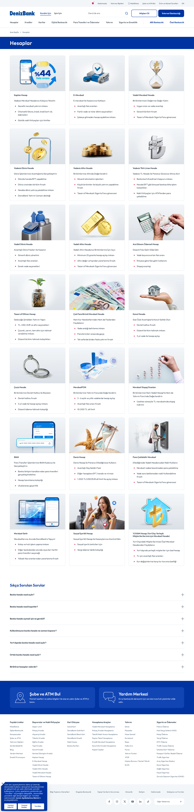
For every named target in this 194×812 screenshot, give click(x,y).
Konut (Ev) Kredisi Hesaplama (104, 746)
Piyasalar (128, 730)
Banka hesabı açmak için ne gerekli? (27, 618)
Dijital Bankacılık (59, 22)
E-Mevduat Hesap (39, 761)
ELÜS (127, 765)
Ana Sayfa (14, 32)
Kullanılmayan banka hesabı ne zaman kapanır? (33, 630)
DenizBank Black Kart (76, 734)
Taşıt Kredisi (37, 746)
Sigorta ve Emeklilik (128, 22)
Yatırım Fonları (131, 753)
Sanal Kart (71, 726)
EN (183, 3)
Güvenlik (129, 792)
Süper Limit (37, 726)
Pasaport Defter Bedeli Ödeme (169, 753)
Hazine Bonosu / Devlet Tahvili (137, 761)
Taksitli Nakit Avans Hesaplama (105, 734)
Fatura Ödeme (163, 726)
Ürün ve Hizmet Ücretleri (168, 3)
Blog (12, 749)
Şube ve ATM (15, 738)
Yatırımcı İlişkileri (117, 3)
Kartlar (42, 22)
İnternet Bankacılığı (171, 13)
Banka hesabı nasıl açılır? (22, 594)
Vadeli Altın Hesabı (40, 769)
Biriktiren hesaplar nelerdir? (23, 666)
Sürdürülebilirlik (16, 746)
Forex (127, 749)
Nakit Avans (72, 742)
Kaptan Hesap (38, 757)
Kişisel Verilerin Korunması (108, 792)
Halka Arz (129, 746)
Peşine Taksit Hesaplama (102, 738)
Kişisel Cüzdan (98, 749)
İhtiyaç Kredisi (38, 730)
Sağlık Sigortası (163, 769)
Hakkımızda (102, 3)
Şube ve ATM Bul (149, 3)
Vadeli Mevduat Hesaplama (103, 726)
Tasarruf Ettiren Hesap (41, 776)
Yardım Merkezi (16, 753)
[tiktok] (148, 801)
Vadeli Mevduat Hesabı (41, 772)
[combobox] (169, 801)
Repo (127, 742)
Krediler (28, 22)
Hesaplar (14, 22)
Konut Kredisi (37, 749)
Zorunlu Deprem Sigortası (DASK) (170, 776)
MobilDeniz (134, 3)
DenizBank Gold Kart (75, 730)
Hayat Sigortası (163, 772)
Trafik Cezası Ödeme (165, 746)
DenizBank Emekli (74, 738)
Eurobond (129, 738)
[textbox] (169, 801)
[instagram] (117, 801)
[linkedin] (140, 801)
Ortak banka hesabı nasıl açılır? (25, 654)
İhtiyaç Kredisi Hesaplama (102, 730)
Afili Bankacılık (157, 22)
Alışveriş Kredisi (38, 734)
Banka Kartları (73, 746)
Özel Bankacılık (177, 22)
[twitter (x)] (125, 801)
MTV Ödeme (162, 742)
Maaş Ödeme (162, 734)
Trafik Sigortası (163, 757)
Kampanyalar (15, 734)
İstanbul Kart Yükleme (165, 749)
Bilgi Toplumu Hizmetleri (60, 792)
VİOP (127, 757)
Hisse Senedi (130, 734)
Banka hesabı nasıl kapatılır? (24, 606)
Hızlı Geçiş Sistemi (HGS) (167, 730)
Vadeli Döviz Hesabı (40, 765)
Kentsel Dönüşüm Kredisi (42, 753)
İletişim (142, 792)
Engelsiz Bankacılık (83, 792)
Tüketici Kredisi (38, 738)
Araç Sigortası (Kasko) (166, 761)
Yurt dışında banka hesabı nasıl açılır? (28, 642)
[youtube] (132, 801)
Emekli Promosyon (17, 757)
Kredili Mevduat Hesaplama (103, 742)
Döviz (127, 726)
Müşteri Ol (144, 13)
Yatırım (109, 22)
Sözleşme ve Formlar (175, 792)
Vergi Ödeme (162, 738)
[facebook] (109, 801)
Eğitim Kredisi (38, 742)
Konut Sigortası (163, 765)
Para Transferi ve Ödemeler (86, 22)
